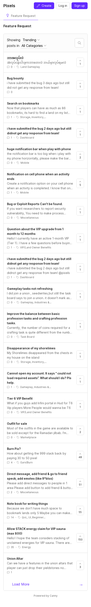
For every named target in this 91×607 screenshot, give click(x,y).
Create (46, 5)
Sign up (79, 5)
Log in (63, 5)
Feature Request (23, 16)
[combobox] (31, 40)
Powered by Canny (46, 595)
